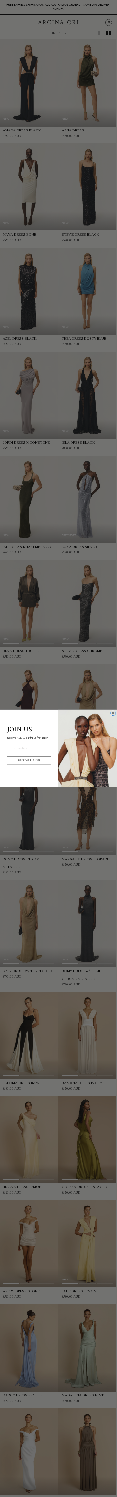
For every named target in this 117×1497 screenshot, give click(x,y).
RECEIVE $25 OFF (29, 760)
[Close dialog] (113, 713)
